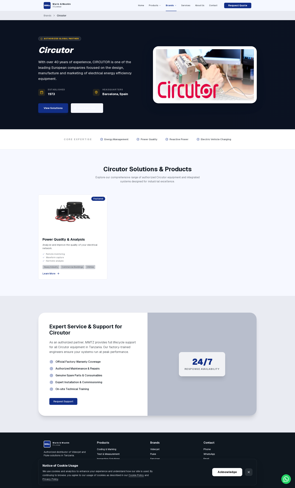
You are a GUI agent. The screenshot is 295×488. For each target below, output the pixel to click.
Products (153, 5)
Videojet (154, 449)
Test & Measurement (108, 454)
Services (185, 5)
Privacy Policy (50, 478)
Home (141, 5)
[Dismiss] (248, 472)
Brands (170, 5)
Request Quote (237, 5)
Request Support (63, 401)
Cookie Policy (136, 475)
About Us (199, 5)
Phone (207, 449)
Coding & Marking (106, 449)
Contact (213, 5)
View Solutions (53, 108)
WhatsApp (209, 454)
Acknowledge (227, 472)
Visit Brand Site (86, 108)
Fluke (153, 454)
